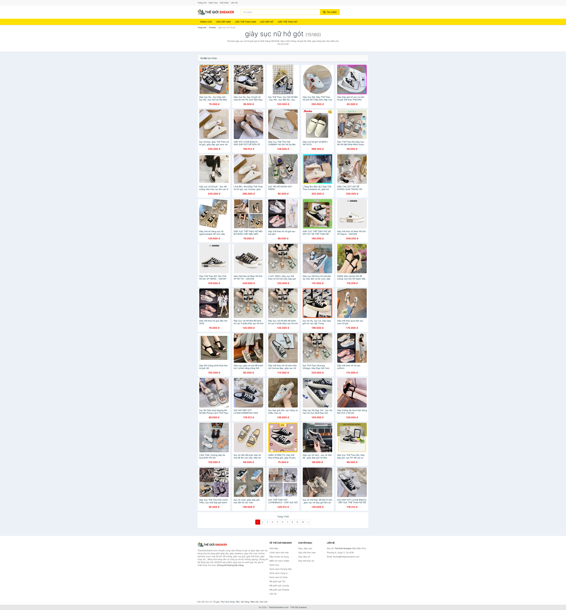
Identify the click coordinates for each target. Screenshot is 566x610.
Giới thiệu (224, 2)
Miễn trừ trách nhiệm (279, 560)
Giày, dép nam (305, 548)
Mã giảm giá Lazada (279, 585)
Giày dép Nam (223, 21)
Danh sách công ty (278, 573)
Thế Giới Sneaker (298, 607)
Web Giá (254, 601)
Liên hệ (234, 2)
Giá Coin (264, 601)
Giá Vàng (245, 601)
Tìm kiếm (331, 12)
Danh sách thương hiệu (280, 569)
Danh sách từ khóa (278, 577)
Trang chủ (202, 2)
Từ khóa (212, 27)
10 (303, 522)
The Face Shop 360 (230, 601)
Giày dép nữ (304, 556)
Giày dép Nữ (266, 21)
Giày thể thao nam (307, 552)
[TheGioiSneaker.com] (216, 12)
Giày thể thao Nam (245, 21)
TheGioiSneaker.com (278, 607)
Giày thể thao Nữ (287, 21)
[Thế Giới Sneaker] (212, 545)
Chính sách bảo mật (279, 552)
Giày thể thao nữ (306, 560)
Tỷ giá (216, 601)
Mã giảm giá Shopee (279, 589)
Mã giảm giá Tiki (277, 581)
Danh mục (213, 2)
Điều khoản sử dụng (279, 556)
